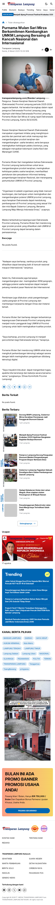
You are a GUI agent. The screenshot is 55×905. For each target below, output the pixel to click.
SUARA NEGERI (35, 859)
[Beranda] (3, 22)
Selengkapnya (26, 523)
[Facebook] (4, 387)
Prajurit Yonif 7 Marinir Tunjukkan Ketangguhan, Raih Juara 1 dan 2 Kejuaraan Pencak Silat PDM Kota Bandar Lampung (27, 610)
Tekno (38, 10)
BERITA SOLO (8, 868)
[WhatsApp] (25, 387)
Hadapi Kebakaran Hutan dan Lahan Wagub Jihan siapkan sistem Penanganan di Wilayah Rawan (34, 492)
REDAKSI (6, 843)
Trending (30, 10)
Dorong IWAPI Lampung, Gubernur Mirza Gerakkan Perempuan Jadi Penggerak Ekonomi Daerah (34, 417)
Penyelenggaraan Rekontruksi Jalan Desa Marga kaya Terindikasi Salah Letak (35, 507)
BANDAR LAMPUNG (2, 463)
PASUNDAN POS (36, 873)
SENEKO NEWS (8, 878)
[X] (9, 387)
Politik (4, 10)
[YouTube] (19, 890)
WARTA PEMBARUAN (11, 863)
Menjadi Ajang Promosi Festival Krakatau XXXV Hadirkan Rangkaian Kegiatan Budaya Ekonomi (35, 437)
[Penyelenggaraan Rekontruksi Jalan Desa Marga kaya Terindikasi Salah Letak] (10, 510)
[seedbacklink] (35, 828)
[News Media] (44, 828)
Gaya (45, 10)
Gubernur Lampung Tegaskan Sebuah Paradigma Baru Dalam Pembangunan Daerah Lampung (35, 472)
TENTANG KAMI (36, 838)
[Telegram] (14, 387)
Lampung (3, 508)
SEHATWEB (7, 859)
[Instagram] (9, 890)
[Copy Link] (30, 387)
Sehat (52, 10)
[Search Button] (51, 3)
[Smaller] (43, 50)
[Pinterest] (19, 387)
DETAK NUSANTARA (38, 863)
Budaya (21, 10)
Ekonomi (12, 10)
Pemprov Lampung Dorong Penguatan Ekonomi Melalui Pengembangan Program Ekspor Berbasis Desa (36, 457)
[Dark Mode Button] (46, 3)
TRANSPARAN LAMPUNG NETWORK (15, 900)
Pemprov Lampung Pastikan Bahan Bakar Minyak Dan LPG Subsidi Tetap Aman (26, 600)
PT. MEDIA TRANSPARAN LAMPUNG (28, 897)
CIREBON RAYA (35, 868)
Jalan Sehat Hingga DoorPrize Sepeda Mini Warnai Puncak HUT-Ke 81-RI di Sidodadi (27, 582)
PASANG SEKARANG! (27, 811)
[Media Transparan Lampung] (21, 4)
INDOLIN (6, 873)
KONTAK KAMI (8, 838)
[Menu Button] (3, 3)
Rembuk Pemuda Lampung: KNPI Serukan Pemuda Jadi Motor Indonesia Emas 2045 (27, 620)
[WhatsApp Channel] (25, 890)
